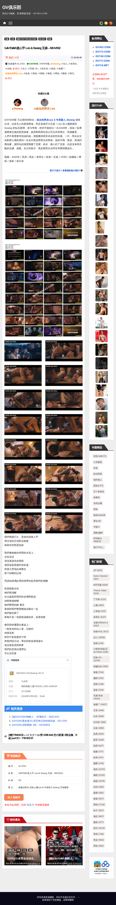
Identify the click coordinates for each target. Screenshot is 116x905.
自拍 (98, 787)
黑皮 (10, 78)
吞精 (98, 643)
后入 (25, 68)
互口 (65, 63)
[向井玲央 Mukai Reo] (101, 390)
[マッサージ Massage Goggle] (101, 349)
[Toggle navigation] (10, 23)
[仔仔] (101, 363)
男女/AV (97, 521)
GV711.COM (102, 60)
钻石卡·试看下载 (13, 854)
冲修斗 (96, 527)
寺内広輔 (97, 503)
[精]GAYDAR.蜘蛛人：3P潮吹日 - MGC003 (35, 716)
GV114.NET (102, 65)
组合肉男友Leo (45, 119)
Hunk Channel (100, 577)
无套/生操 (98, 697)
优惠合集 (11, 850)
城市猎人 (97, 479)
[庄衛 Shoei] (101, 335)
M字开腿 (45, 63)
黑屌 (98, 834)
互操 (6, 39)
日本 (24, 850)
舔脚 (98, 792)
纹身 (27, 73)
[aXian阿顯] (101, 417)
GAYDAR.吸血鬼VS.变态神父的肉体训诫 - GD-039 (39, 720)
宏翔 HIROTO (99, 456)
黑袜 (95, 509)
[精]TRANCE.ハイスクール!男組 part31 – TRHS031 (25, 736)
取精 (18, 850)
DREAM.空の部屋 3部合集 (58, 734)
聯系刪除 (69, 900)
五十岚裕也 (98, 491)
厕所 (17, 68)
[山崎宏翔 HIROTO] (101, 118)
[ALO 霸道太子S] (101, 281)
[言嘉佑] (101, 199)
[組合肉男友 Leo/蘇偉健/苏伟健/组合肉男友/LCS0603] (44, 102)
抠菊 (98, 672)
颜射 (64, 73)
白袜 (98, 728)
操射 (53, 68)
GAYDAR (33, 63)
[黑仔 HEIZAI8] (101, 295)
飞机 (23, 854)
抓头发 (45, 68)
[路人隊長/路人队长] (101, 376)
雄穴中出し (98, 547)
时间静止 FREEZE (97, 540)
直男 (98, 734)
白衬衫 (99, 722)
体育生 (74, 63)
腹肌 (50, 73)
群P (57, 850)
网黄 (49, 39)
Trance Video (99, 592)
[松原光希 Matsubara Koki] (101, 186)
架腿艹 (62, 68)
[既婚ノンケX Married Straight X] (101, 240)
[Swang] (17, 102)
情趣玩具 (100, 666)
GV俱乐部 (11, 7)
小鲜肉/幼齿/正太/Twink (100, 650)
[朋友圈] (101, 23)
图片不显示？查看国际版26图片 (65, 170)
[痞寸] (101, 254)
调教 (30, 850)
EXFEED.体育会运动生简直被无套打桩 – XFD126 (35, 858)
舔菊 (98, 798)
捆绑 (98, 678)
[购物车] (106, 23)
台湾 (12, 39)
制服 (51, 842)
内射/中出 (100, 631)
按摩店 (96, 497)
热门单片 (42, 39)
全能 (9, 68)
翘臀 (98, 763)
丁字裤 (99, 599)
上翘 (98, 605)
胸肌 (42, 73)
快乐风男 (97, 474)
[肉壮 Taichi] (101, 430)
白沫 (98, 716)
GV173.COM (102, 51)
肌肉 (35, 73)
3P (97, 570)
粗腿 (98, 751)
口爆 (57, 842)
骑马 (72, 73)
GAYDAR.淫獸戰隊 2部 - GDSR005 (31, 724)
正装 (98, 710)
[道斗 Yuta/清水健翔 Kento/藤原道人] (101, 267)
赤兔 (95, 468)
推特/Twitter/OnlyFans (26, 39)
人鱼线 (99, 611)
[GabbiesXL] (101, 403)
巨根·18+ (34, 68)
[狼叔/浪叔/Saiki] (101, 159)
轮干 (98, 810)
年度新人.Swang (65, 119)
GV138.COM (102, 56)
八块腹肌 (97, 462)
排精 (98, 684)
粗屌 (98, 745)
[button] (111, 22)
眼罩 (98, 739)
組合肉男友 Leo (14, 73)
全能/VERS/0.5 (100, 624)
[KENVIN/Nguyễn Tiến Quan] (101, 131)
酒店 (98, 816)
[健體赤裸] (101, 322)
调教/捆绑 (98, 532)
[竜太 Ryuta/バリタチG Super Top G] (101, 213)
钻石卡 (30, 804)
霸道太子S (98, 485)
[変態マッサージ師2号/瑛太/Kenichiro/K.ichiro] (101, 227)
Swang (56, 63)
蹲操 (57, 73)
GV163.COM (102, 47)
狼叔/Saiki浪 (99, 515)
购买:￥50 (14, 57)
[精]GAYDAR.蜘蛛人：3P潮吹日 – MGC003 (74, 858)
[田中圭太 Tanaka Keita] (101, 308)
